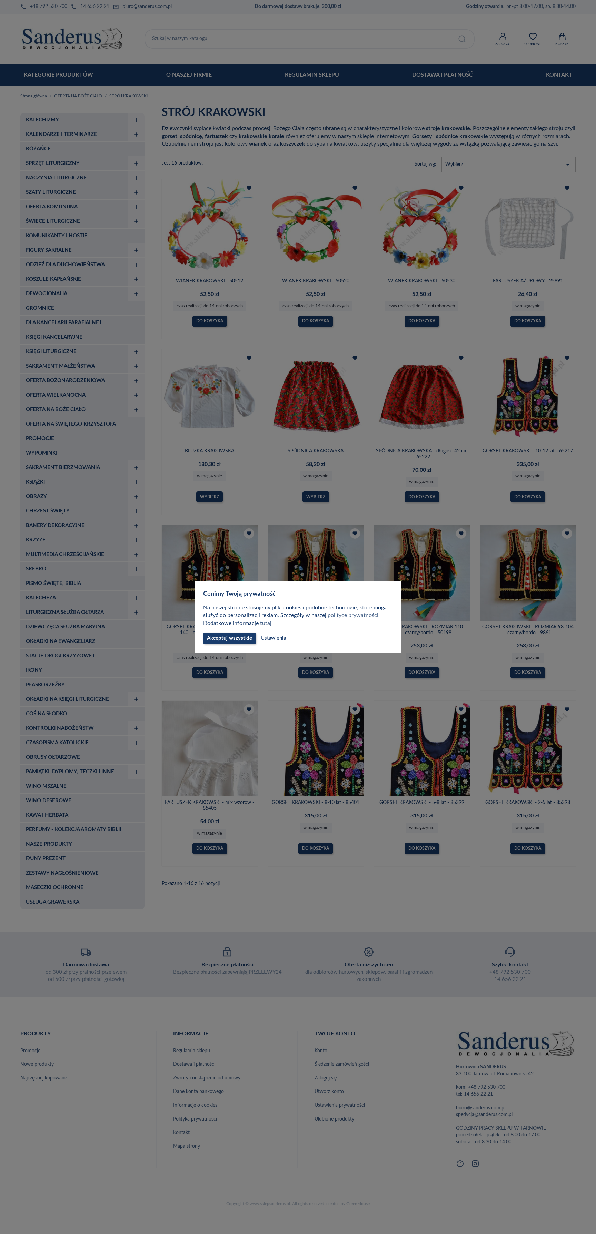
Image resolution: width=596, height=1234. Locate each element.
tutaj (265, 623)
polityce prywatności (353, 615)
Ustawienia (273, 638)
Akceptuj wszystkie (229, 638)
